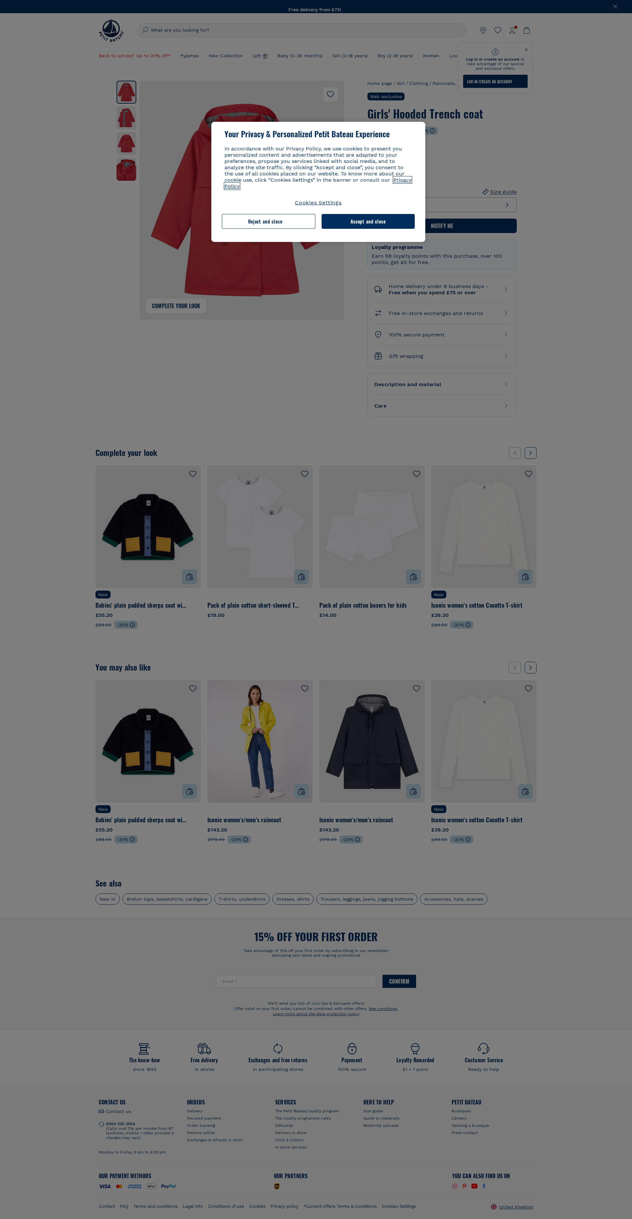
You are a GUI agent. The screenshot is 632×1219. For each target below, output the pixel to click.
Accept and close (368, 221)
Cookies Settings (318, 202)
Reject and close (265, 221)
